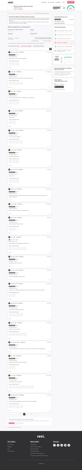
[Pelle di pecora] (13, 102)
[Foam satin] (21, 314)
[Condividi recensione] (48, 67)
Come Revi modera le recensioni (37, 453)
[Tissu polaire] (10, 334)
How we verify (51, 2)
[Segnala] (50, 67)
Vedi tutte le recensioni (59, 23)
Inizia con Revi (11, 423)
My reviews (57, 2)
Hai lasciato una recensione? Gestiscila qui (39, 455)
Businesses (44, 2)
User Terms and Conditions (36, 446)
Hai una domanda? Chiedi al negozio (43, 38)
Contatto (20, 9)
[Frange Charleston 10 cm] (13, 248)
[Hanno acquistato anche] (24, 248)
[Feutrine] (13, 229)
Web (16, 9)
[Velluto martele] (10, 387)
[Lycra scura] (17, 161)
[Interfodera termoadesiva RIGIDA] (17, 83)
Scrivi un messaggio (60, 84)
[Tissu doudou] (13, 161)
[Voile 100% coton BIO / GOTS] (13, 83)
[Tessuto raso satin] (21, 406)
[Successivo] (38, 414)
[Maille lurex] (10, 142)
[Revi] (11, 2)
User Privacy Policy (34, 448)
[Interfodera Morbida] (21, 83)
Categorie (12, 13)
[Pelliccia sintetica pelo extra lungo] (17, 63)
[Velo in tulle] (21, 387)
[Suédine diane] (13, 63)
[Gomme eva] (17, 102)
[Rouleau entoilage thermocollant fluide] (13, 314)
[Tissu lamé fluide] (13, 295)
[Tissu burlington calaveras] (10, 314)
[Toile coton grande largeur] (17, 142)
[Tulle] (13, 406)
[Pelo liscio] (10, 181)
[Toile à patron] (13, 334)
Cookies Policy (33, 444)
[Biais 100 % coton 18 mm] (24, 334)
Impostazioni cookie (34, 451)
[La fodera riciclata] (17, 406)
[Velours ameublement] (17, 248)
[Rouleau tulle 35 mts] (21, 142)
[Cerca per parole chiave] (50, 49)
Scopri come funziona (19, 423)
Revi (8, 13)
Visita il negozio (60, 86)
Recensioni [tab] (10, 38)
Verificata (22, 52)
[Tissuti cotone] (13, 122)
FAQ (8, 448)
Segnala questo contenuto (15, 427)
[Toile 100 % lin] (10, 248)
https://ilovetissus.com (29, 13)
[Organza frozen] (10, 63)
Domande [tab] (17, 38)
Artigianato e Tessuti (19, 13)
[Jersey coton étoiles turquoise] (32, 387)
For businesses (71, 2)
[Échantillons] (21, 334)
